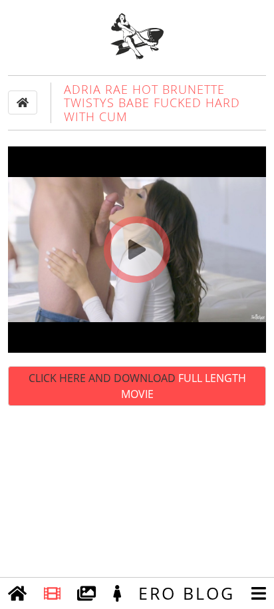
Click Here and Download (137, 386)
